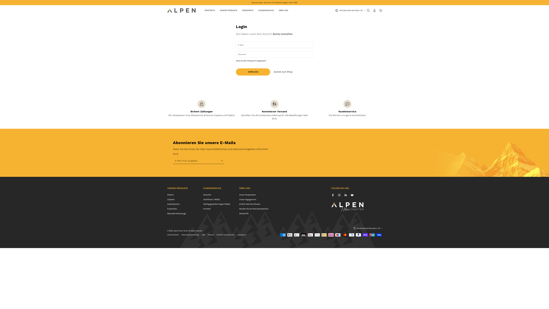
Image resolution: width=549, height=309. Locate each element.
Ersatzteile (172, 209)
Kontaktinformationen (225, 235)
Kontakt (207, 209)
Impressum (241, 235)
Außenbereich (173, 204)
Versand (211, 235)
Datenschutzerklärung (190, 235)
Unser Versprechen (247, 195)
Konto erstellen (283, 34)
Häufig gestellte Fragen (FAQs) (216, 204)
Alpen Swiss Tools (180, 231)
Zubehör (171, 199)
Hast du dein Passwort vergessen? (251, 61)
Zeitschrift (243, 213)
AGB (203, 235)
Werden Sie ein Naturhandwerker (253, 209)
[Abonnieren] (222, 161)
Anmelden (253, 72)
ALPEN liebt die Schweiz (249, 204)
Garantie (207, 195)
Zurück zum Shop (283, 71)
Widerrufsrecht (173, 235)
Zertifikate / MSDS (211, 199)
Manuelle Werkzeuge (176, 213)
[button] (368, 10)
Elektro (170, 195)
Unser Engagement (247, 199)
